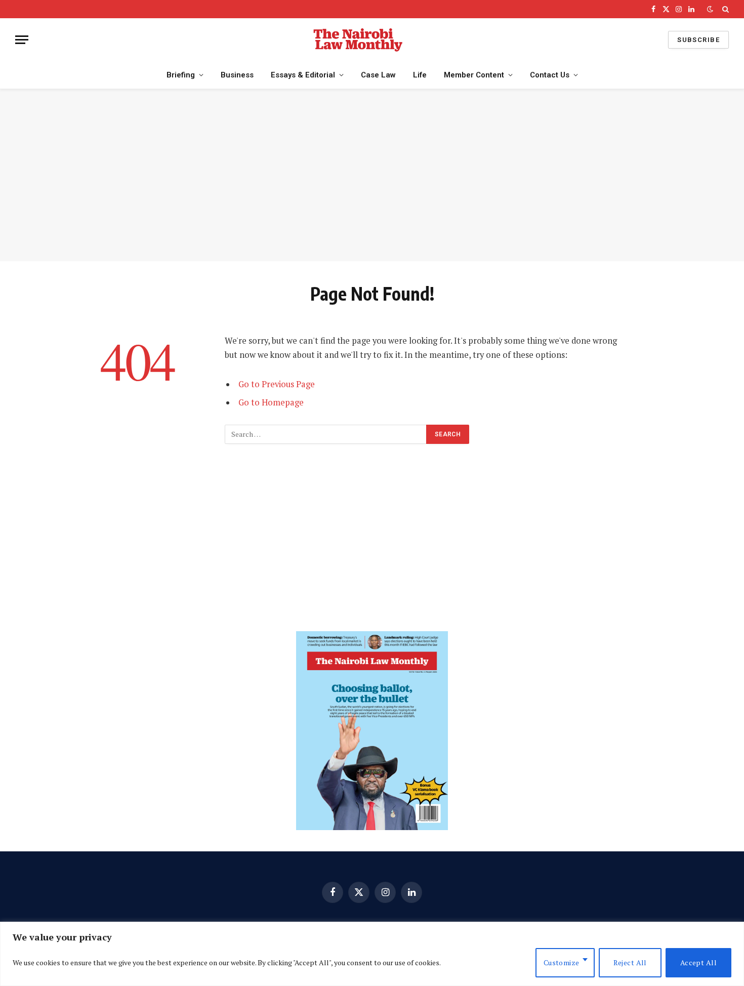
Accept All (698, 962)
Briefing (181, 74)
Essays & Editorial (303, 74)
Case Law (378, 74)
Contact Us (549, 74)
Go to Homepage (271, 402)
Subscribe (698, 40)
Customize (562, 962)
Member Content (474, 74)
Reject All (630, 962)
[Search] (724, 9)
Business (237, 74)
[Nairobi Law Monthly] (357, 39)
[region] (372, 954)
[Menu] (21, 39)
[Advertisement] (372, 175)
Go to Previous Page (276, 384)
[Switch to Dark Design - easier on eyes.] (710, 9)
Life (420, 74)
